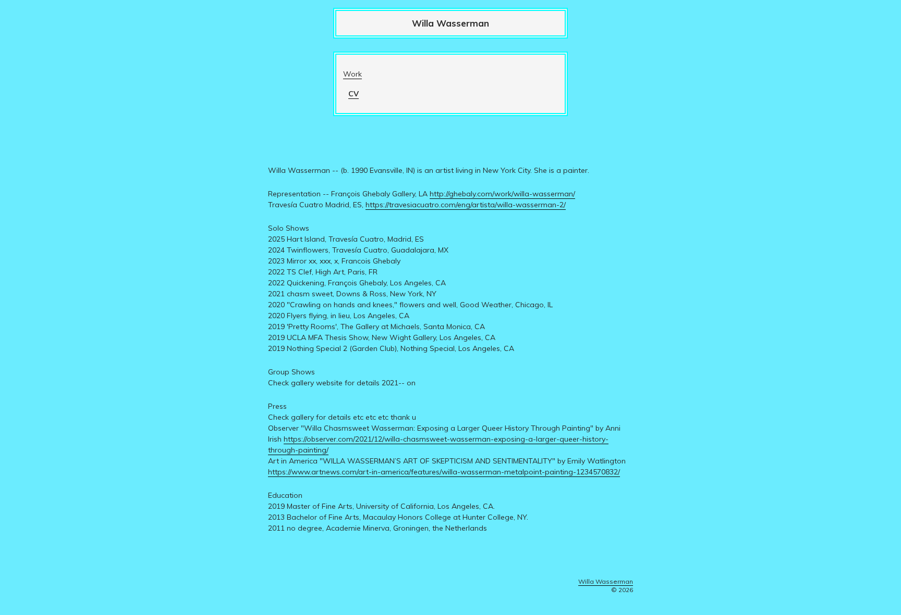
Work (352, 74)
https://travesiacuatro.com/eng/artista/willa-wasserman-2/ (466, 204)
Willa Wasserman (450, 23)
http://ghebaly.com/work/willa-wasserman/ (502, 193)
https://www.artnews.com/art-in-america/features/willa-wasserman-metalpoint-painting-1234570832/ (444, 471)
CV (353, 93)
